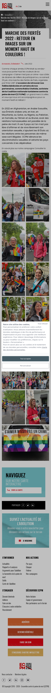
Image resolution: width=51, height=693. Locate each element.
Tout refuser (43, 323)
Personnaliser (25, 366)
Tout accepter (25, 359)
